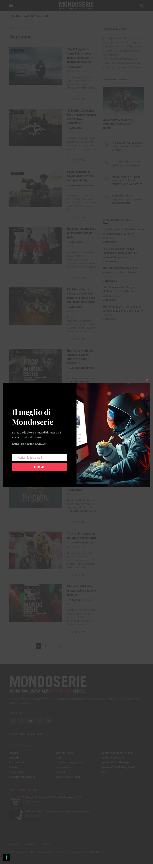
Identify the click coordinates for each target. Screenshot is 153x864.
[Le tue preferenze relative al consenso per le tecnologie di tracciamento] (6, 857)
